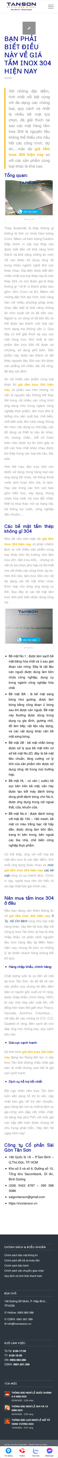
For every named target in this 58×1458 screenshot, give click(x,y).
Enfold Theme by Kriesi (38, 1444)
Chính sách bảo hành (16, 1265)
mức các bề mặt (29, 870)
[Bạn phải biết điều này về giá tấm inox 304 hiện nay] (29, 28)
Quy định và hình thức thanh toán (23, 1276)
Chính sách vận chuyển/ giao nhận (24, 1270)
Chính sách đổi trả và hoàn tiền (22, 1260)
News (8, 78)
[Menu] (49, 6)
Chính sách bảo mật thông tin (21, 1255)
